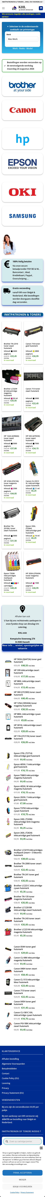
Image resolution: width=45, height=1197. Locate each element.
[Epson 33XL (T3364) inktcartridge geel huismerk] (33, 513)
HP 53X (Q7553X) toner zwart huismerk (33, 438)
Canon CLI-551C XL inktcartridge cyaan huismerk (33, 483)
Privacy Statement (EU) (13, 1093)
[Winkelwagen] (41, 8)
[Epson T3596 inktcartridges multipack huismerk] (11, 561)
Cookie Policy (14, 1192)
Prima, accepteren (22, 1172)
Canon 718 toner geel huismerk (33, 345)
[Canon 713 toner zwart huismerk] (33, 376)
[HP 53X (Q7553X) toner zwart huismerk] (33, 423)
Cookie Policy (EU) (10, 1078)
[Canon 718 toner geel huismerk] (33, 331)
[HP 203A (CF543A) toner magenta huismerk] (33, 561)
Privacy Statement (27, 1192)
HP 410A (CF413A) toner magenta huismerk (11, 483)
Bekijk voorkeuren (22, 1186)
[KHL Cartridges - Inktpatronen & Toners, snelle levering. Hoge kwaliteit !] (22, 8)
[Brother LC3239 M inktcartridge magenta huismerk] (11, 376)
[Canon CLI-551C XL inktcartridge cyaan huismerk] (33, 468)
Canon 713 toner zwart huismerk (33, 390)
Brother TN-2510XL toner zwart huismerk (10, 528)
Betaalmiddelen (9, 1068)
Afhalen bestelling (10, 1058)
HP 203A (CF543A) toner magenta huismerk (33, 575)
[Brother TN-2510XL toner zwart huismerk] (11, 513)
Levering (6, 1083)
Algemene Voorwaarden (13, 1063)
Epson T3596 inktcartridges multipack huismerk (10, 576)
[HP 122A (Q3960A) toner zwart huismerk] (11, 423)
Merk (8, 34)
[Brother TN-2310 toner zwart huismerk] (11, 331)
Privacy (5, 1088)
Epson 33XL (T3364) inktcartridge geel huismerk (33, 529)
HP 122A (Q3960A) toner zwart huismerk (11, 438)
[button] (41, 1148)
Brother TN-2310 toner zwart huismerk (11, 346)
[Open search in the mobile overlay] (22, 1141)
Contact (5, 1073)
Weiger (22, 1179)
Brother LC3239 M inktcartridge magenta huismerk (10, 392)
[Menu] (3, 8)
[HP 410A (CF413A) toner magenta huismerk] (11, 468)
